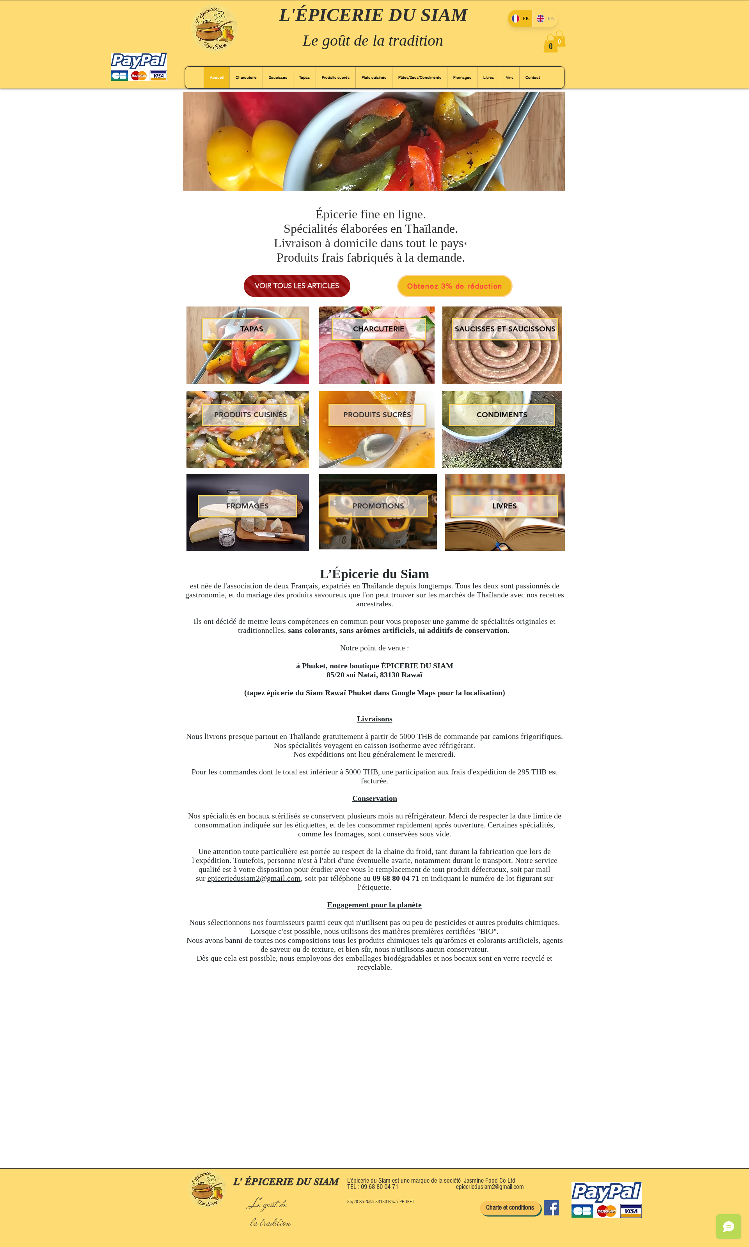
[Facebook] (551, 1207)
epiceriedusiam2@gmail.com (254, 878)
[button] (550, 43)
